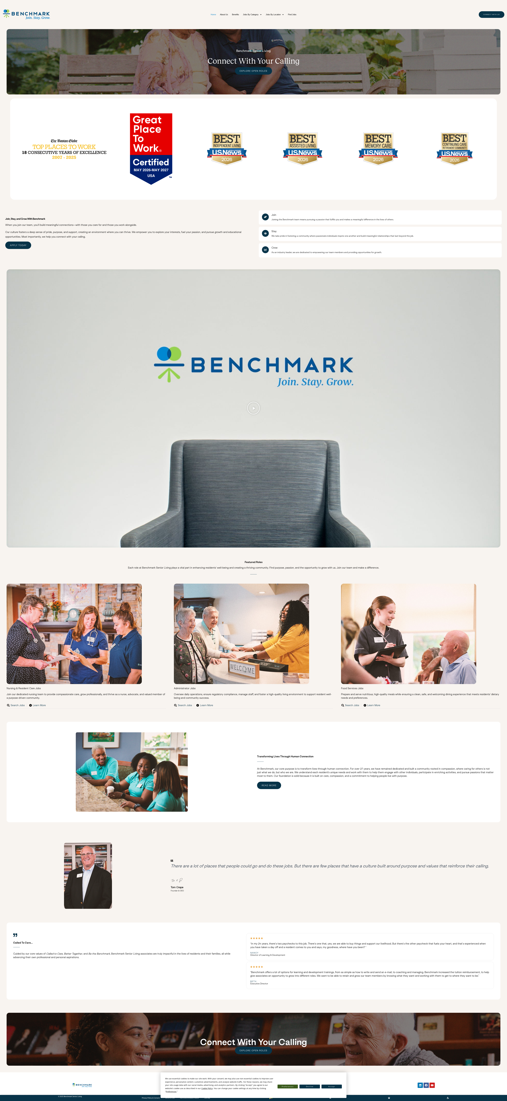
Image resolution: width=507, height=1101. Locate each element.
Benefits (235, 14)
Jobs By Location (273, 14)
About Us (224, 14)
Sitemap (207, 1098)
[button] (253, 408)
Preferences (288, 1086)
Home (213, 14)
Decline (309, 1086)
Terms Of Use (170, 1098)
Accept (331, 1086)
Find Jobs (292, 14)
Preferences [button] (171, 1091)
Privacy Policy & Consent (151, 1098)
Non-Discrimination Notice (189, 1098)
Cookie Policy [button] (207, 1088)
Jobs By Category (251, 14)
